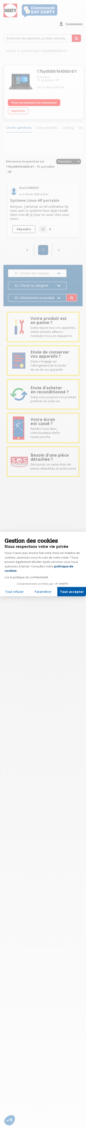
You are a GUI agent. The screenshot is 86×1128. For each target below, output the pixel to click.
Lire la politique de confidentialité (26, 577)
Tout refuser (14, 591)
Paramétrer (42, 591)
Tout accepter (72, 591)
